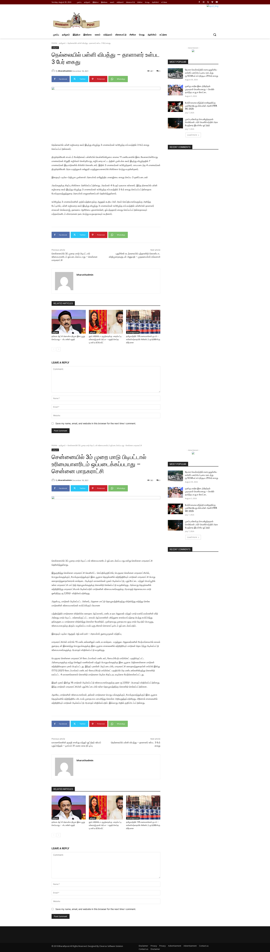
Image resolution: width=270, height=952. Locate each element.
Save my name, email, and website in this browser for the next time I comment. (95, 423)
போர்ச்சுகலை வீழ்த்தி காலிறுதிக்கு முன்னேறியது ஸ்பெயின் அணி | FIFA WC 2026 (201, 105)
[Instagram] (203, 2)
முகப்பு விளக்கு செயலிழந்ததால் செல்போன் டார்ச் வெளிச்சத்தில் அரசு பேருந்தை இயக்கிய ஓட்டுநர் (201, 122)
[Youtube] (216, 2)
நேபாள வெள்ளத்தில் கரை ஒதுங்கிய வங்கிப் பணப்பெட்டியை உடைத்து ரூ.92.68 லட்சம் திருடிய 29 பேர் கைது (201, 72)
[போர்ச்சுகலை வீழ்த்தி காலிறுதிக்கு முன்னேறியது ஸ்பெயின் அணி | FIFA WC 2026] (175, 106)
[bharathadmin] (54, 70)
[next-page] (58, 349)
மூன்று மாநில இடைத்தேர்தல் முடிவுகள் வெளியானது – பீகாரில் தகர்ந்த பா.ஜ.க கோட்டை (199, 89)
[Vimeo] (212, 2)
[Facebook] (199, 2)
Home (54, 43)
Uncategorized (133, 332)
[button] (214, 34)
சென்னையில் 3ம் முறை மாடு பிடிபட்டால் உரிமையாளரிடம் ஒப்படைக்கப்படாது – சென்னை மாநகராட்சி (75, 257)
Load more (192, 135)
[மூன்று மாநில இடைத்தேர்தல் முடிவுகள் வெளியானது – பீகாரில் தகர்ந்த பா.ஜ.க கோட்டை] (175, 90)
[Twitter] (208, 2)
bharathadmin (65, 71)
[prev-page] (53, 349)
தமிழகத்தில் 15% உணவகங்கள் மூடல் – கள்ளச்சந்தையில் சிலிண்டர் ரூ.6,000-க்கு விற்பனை (143, 339)
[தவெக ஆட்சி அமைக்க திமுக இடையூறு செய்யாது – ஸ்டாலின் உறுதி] (69, 322)
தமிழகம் (62, 43)
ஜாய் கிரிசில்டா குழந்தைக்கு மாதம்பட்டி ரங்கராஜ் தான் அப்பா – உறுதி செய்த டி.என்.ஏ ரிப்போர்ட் (105, 339)
